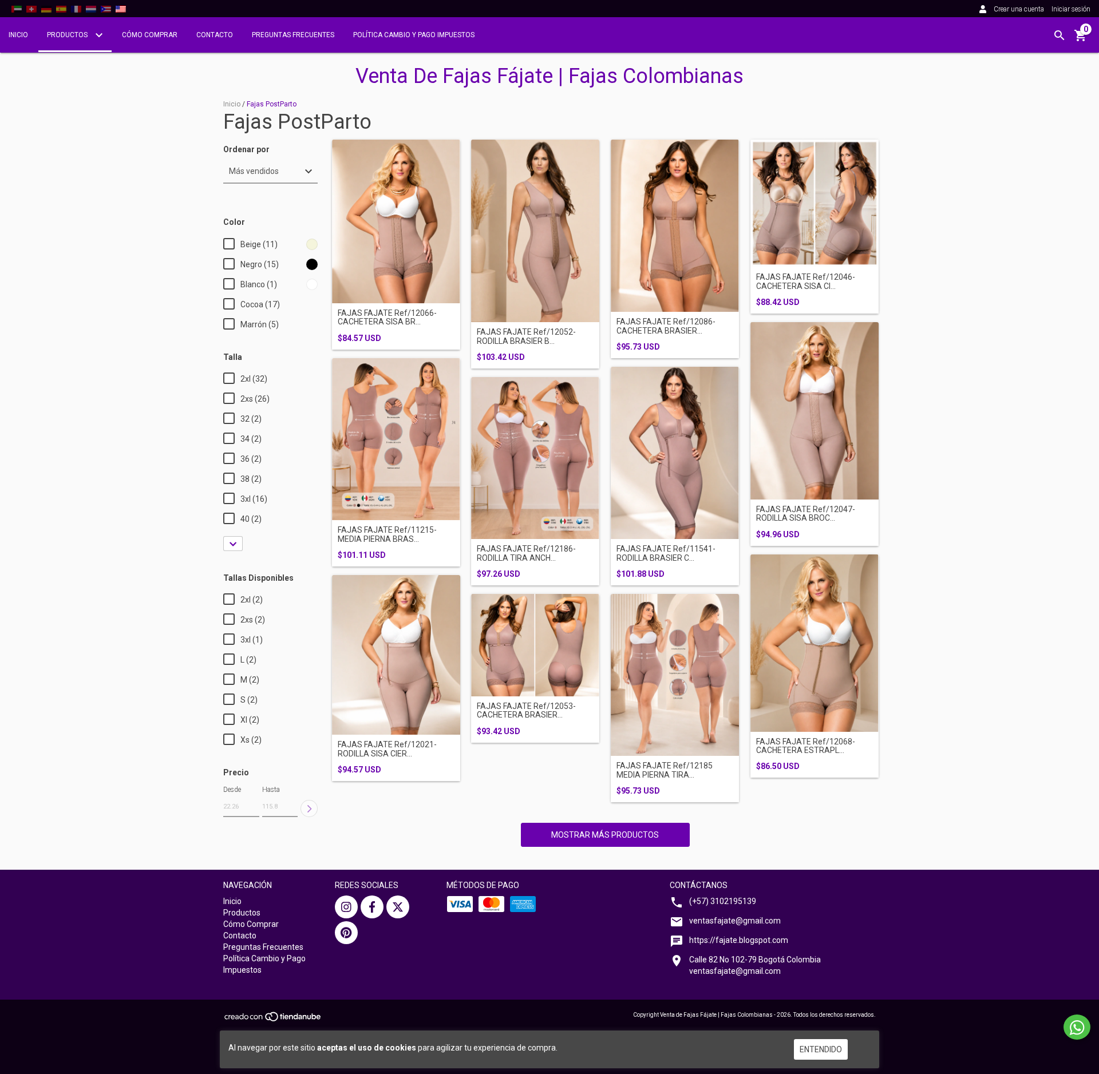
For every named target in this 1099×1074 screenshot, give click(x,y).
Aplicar (309, 808)
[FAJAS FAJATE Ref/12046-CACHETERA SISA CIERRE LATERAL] (814, 204)
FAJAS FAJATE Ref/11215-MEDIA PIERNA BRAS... (387, 534)
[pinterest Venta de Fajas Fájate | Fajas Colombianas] (346, 932)
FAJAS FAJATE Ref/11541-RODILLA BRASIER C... (665, 553)
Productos (68, 35)
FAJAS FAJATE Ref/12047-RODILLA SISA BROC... (805, 513)
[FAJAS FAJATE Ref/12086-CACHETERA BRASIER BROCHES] (675, 226)
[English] (16, 8)
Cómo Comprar (149, 35)
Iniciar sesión (1070, 9)
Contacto (214, 35)
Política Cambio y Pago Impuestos (414, 35)
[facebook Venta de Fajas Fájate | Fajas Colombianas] (372, 906)
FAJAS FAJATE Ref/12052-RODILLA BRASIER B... (526, 336)
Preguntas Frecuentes (293, 35)
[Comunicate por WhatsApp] (1077, 1027)
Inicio (18, 35)
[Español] (61, 8)
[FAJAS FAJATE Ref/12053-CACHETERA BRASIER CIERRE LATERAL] (535, 645)
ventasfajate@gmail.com (735, 920)
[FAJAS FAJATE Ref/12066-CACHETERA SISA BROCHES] (396, 221)
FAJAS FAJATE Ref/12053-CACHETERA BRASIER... (526, 710)
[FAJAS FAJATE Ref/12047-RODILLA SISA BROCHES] (814, 411)
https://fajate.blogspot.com (738, 940)
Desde (232, 790)
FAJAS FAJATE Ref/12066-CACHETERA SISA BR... (387, 317)
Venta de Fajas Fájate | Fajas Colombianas (549, 76)
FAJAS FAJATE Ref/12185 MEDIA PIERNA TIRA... (664, 770)
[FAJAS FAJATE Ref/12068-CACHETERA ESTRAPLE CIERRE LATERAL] (814, 643)
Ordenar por (246, 149)
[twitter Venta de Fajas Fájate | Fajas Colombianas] (397, 906)
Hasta (271, 790)
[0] (1080, 39)
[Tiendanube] (273, 1020)
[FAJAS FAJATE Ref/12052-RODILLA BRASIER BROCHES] (535, 231)
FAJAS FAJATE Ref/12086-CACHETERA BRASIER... (665, 326)
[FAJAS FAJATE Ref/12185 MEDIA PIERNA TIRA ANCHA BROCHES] (675, 675)
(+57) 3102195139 (722, 901)
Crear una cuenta (1019, 9)
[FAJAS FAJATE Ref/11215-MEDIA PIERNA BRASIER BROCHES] (396, 439)
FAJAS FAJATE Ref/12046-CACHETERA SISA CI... (805, 281)
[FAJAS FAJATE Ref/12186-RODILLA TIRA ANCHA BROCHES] (535, 458)
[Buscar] (1059, 35)
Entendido (821, 1049)
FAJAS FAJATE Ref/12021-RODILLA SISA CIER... (387, 749)
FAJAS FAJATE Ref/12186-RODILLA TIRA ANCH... (526, 553)
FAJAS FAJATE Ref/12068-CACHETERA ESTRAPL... (805, 746)
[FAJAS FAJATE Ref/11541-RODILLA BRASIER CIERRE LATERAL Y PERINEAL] (675, 453)
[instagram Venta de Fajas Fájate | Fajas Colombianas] (346, 906)
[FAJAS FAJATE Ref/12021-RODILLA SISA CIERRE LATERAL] (396, 655)
